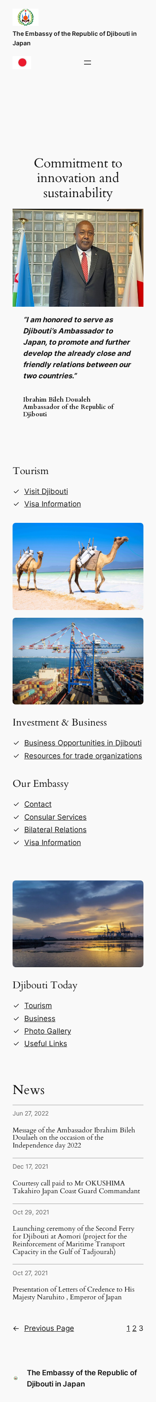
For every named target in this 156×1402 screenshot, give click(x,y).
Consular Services (55, 817)
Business (39, 1018)
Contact (38, 804)
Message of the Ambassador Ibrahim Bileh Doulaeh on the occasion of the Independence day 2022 (74, 1138)
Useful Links (45, 1043)
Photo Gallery (47, 1031)
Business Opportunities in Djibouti (83, 743)
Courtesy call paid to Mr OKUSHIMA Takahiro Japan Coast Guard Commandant (76, 1187)
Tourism (38, 1005)
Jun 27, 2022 (31, 1113)
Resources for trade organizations (83, 755)
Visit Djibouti (46, 491)
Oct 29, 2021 (31, 1212)
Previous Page (43, 1328)
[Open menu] (87, 62)
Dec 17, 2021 (31, 1166)
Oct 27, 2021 (30, 1272)
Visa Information (52, 504)
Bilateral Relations (55, 829)
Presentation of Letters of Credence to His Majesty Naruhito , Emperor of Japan (73, 1293)
